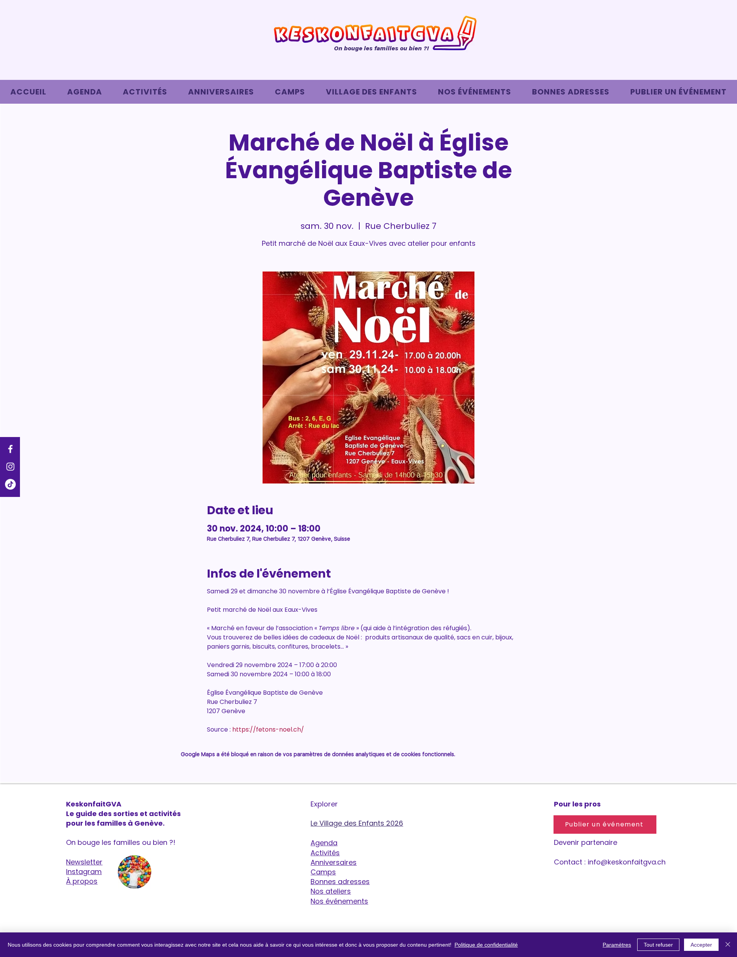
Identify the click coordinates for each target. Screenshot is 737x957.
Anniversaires (334, 862)
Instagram (84, 871)
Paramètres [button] (617, 945)
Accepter (701, 945)
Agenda (324, 843)
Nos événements (339, 901)
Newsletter (84, 862)
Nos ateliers (331, 891)
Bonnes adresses (340, 881)
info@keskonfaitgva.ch (627, 862)
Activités (325, 853)
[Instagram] (10, 466)
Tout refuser (658, 945)
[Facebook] (10, 449)
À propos (81, 881)
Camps (323, 872)
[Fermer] (727, 945)
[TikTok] (10, 484)
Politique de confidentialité (486, 945)
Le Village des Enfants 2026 (357, 823)
